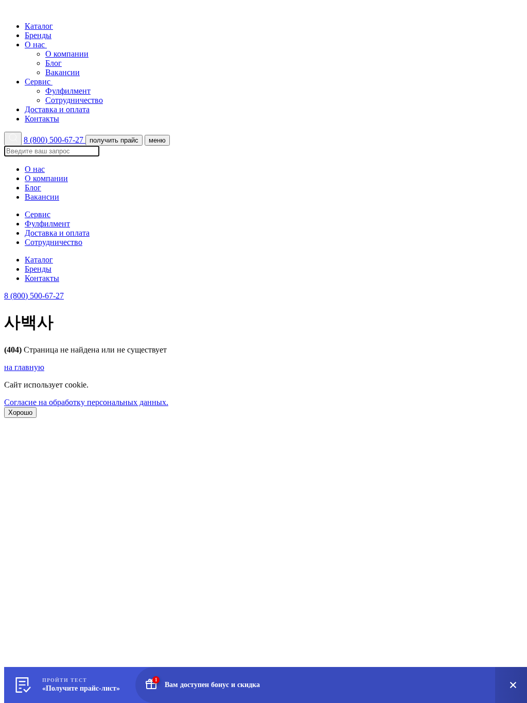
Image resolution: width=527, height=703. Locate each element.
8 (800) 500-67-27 (54, 139)
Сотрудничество (74, 100)
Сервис (38, 81)
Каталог (39, 26)
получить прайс (114, 140)
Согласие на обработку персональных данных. (86, 402)
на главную (24, 367)
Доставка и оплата (57, 109)
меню (157, 140)
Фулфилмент (68, 90)
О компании (67, 53)
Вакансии (62, 72)
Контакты (42, 118)
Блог (53, 63)
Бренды (38, 35)
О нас (36, 44)
